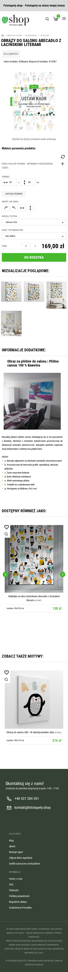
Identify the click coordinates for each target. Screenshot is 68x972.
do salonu (44, 35)
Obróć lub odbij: (10, 201)
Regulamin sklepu (18, 901)
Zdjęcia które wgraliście (20, 857)
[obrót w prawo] (5, 207)
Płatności (13, 890)
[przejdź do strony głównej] (15, 20)
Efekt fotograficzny (12, 230)
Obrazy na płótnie (14, 35)
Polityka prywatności (19, 896)
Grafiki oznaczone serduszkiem (24, 863)
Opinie (12, 846)
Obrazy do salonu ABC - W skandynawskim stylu (30, 732)
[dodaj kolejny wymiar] (34, 165)
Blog (11, 840)
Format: (6, 176)
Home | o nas (15, 878)
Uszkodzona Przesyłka (20, 907)
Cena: (4, 246)
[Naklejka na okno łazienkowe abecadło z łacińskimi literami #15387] (34, 559)
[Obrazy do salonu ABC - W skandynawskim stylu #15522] (34, 699)
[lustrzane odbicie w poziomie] (22, 207)
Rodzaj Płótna (9, 216)
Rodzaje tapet (16, 852)
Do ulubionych (11, 54)
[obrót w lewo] (13, 207)
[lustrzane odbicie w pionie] (30, 207)
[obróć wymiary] (62, 156)
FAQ (11, 884)
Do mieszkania (31, 35)
